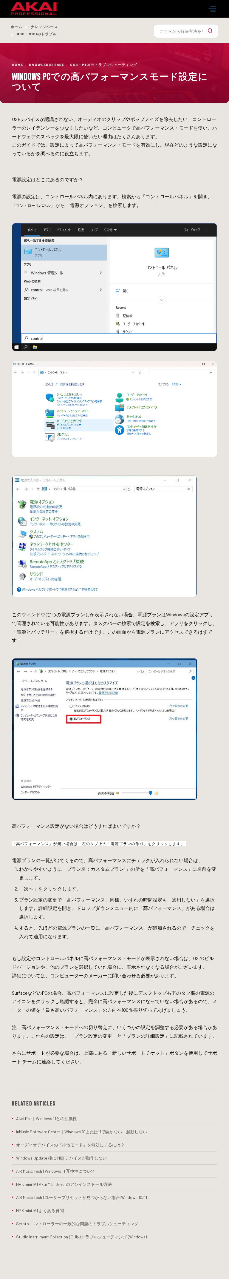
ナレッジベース (44, 26)
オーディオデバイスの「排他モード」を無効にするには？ (70, 1144)
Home (17, 64)
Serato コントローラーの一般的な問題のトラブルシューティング (77, 1223)
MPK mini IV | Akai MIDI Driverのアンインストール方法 (64, 1184)
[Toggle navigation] (212, 8)
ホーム (16, 26)
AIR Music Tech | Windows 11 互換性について (55, 1171)
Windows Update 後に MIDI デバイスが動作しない (61, 1157)
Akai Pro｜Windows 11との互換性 (46, 1118)
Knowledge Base (46, 64)
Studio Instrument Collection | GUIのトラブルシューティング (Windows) (81, 1236)
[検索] (210, 31)
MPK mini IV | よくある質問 (40, 1210)
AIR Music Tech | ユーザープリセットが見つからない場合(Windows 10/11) (82, 1197)
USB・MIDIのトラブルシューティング (103, 64)
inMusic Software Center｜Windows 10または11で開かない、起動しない (81, 1131)
